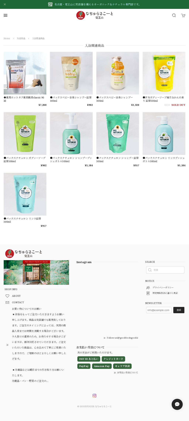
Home (7, 38)
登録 (179, 310)
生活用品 (21, 38)
